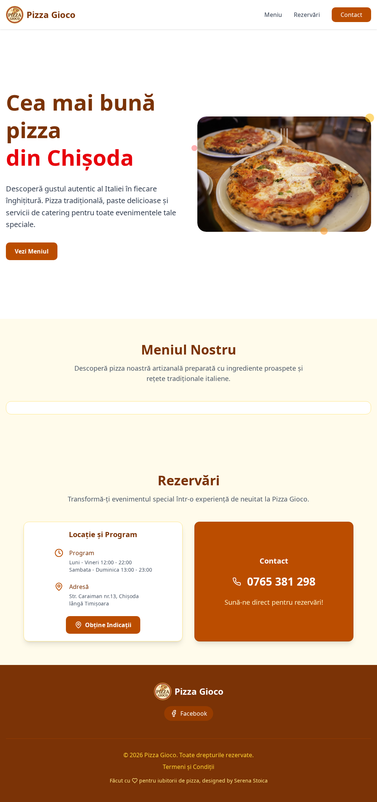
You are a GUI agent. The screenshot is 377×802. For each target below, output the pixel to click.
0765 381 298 (281, 581)
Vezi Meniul (32, 251)
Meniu (273, 15)
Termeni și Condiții (188, 767)
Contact (351, 15)
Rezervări (307, 15)
